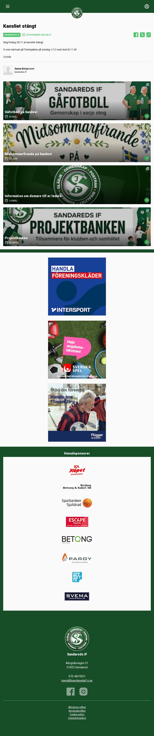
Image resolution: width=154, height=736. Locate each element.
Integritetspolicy (77, 718)
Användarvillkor (77, 710)
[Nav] (7, 6)
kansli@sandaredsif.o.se (77, 680)
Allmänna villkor (77, 707)
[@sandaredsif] (83, 692)
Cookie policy (77, 714)
